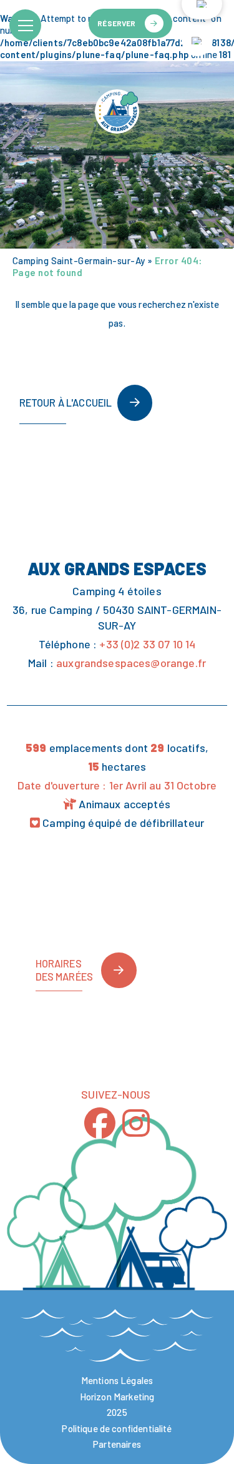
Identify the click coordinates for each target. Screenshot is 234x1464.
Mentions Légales (117, 1380)
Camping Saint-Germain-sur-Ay (78, 260)
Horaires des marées (65, 969)
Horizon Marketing (117, 1396)
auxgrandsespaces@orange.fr (131, 663)
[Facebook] (100, 1122)
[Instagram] (136, 1122)
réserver (116, 23)
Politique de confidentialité (117, 1428)
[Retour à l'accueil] (117, 111)
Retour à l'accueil (65, 402)
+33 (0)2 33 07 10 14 (147, 644)
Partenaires (117, 1444)
